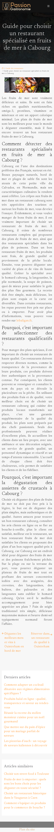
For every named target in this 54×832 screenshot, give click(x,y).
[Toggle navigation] (48, 6)
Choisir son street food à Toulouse (26, 774)
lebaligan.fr (24, 320)
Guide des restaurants (14, 68)
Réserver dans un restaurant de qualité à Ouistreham (40, 640)
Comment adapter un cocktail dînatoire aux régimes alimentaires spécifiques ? (27, 689)
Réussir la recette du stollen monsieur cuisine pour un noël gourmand (24, 717)
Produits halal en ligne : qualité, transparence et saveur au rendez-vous (26, 703)
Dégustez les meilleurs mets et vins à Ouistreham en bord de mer (14, 642)
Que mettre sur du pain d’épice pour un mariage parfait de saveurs (24, 731)
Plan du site (27, 829)
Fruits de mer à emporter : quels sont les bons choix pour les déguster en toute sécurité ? (25, 784)
